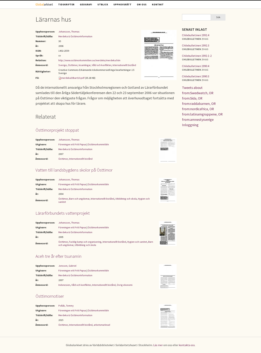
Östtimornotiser (50, 296)
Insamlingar (85, 65)
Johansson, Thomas (69, 31)
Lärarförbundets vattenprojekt (63, 213)
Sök (218, 17)
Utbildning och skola (126, 198)
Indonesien (64, 284)
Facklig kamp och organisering (85, 241)
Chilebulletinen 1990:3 (195, 76)
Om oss (142, 4)
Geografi (86, 4)
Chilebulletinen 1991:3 (195, 45)
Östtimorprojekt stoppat (57, 130)
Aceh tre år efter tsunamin (58, 256)
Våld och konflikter (101, 65)
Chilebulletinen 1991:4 (195, 35)
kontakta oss (187, 345)
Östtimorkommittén (98, 144)
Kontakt (158, 4)
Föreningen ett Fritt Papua (72, 144)
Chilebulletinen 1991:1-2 (197, 55)
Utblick (102, 4)
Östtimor (72, 65)
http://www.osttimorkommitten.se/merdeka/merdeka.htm (89, 60)
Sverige (62, 65)
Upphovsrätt (122, 4)
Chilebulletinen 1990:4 (195, 66)
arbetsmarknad (102, 324)
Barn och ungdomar (79, 198)
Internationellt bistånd (124, 65)
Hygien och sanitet (137, 241)
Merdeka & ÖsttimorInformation (75, 36)
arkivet (44, 4)
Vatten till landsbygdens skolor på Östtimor (74, 170)
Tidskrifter (66, 4)
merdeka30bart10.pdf (73, 77)
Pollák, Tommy (66, 305)
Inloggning (190, 125)
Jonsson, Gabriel (67, 265)
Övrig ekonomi (124, 284)
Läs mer (158, 345)
